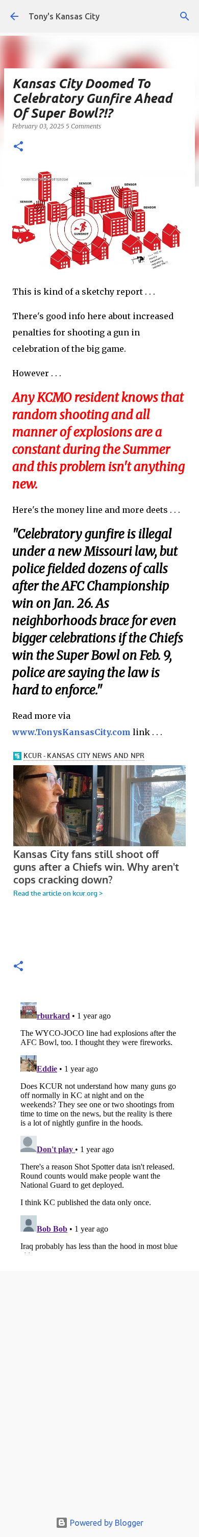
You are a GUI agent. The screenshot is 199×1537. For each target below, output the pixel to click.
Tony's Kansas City (64, 16)
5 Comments (83, 126)
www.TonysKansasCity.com (71, 732)
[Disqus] (99, 1125)
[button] (18, 147)
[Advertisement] (99, 1393)
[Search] (185, 16)
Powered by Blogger (105, 1522)
